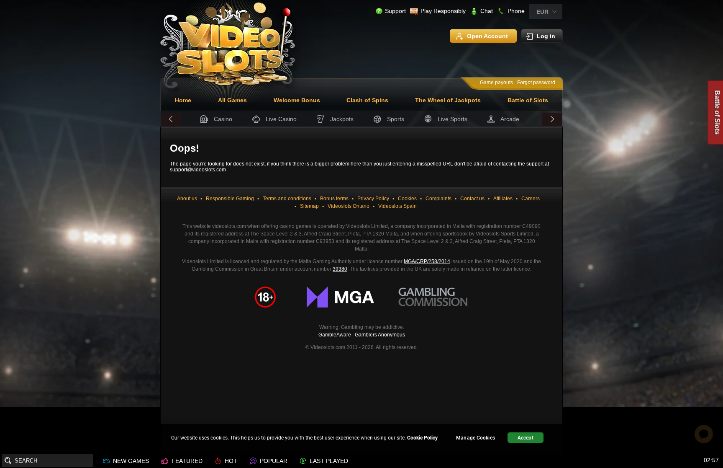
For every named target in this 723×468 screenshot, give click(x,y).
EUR (542, 11)
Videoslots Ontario (348, 206)
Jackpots (341, 119)
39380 (340, 269)
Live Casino (281, 119)
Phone (516, 11)
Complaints (438, 199)
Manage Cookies (475, 438)
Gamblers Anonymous (380, 335)
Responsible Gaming (230, 199)
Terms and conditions (287, 199)
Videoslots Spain (397, 206)
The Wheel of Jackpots (448, 100)
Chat (486, 11)
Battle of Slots (528, 100)
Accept (525, 438)
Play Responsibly (443, 11)
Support (395, 11)
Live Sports (452, 119)
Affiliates (503, 199)
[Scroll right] (552, 119)
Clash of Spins (367, 100)
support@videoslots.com (198, 170)
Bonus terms (334, 199)
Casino (223, 119)
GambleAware (334, 335)
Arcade (510, 119)
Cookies (407, 199)
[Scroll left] (171, 119)
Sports (395, 119)
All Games (232, 100)
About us (187, 199)
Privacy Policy (373, 199)
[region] (361, 439)
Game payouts (496, 82)
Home (183, 100)
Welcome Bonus (297, 100)
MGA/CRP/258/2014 (427, 261)
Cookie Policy (422, 438)
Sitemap (309, 206)
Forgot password (536, 82)
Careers (530, 199)
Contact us (472, 199)
